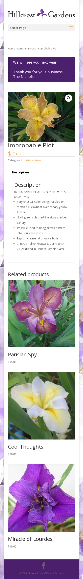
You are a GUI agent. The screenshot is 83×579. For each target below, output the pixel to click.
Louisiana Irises (26, 48)
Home (11, 48)
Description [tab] (20, 172)
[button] (68, 98)
